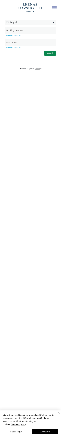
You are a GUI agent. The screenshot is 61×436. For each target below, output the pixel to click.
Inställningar (16, 431)
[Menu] (54, 7)
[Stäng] (56, 414)
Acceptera (45, 431)
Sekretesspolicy (18, 424)
